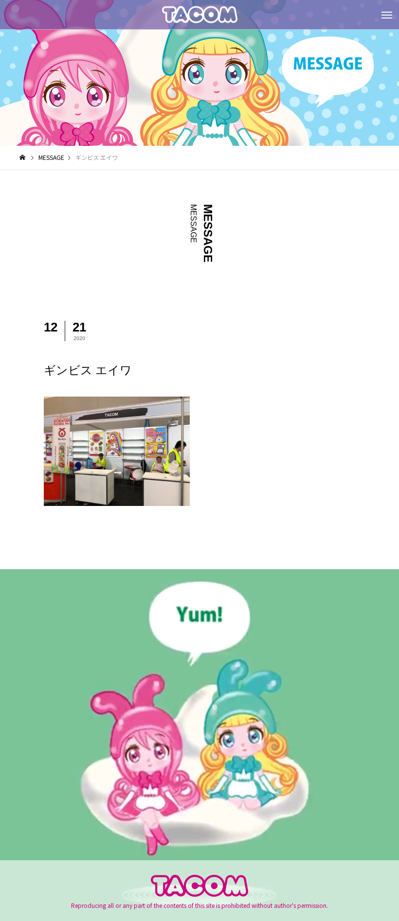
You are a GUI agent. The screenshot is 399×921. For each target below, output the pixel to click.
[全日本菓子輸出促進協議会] (199, 14)
